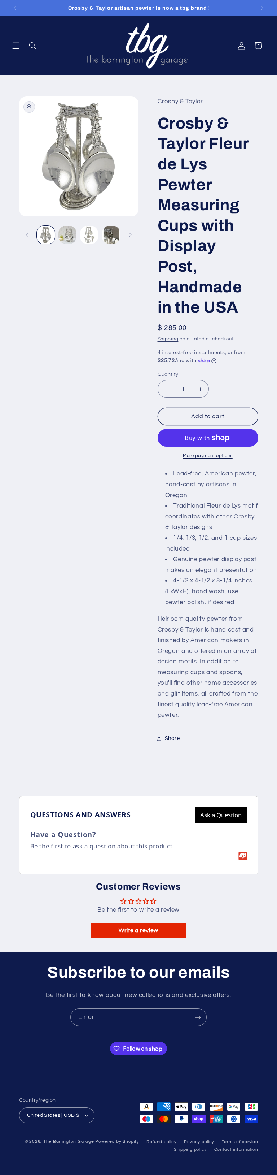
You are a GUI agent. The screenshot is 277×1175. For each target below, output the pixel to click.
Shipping (168, 339)
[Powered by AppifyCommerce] (242, 856)
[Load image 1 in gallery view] (46, 235)
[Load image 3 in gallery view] (89, 235)
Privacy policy (199, 1142)
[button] (16, 45)
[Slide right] (130, 235)
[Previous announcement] (14, 8)
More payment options (208, 455)
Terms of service (240, 1142)
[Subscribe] (198, 1017)
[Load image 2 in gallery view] (67, 235)
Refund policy (161, 1142)
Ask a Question (221, 815)
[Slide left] (27, 235)
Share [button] (172, 738)
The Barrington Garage (68, 1142)
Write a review (138, 930)
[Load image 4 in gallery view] (111, 235)
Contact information (236, 1150)
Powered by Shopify (117, 1142)
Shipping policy (190, 1150)
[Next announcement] (263, 8)
